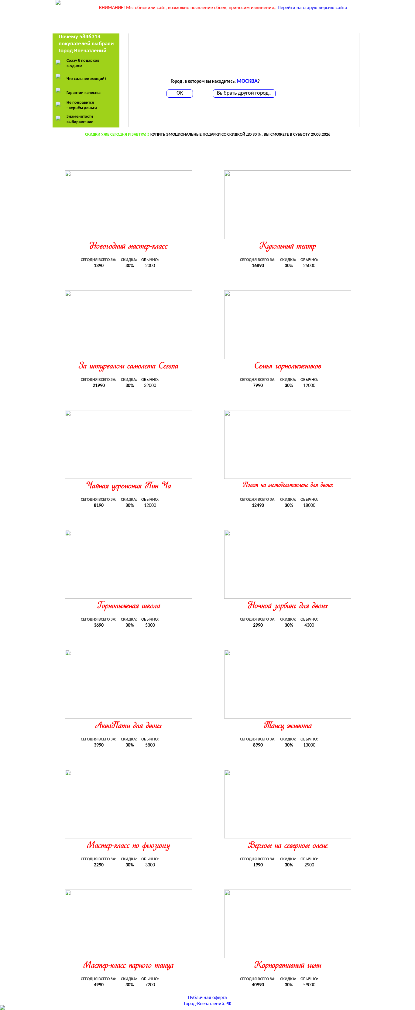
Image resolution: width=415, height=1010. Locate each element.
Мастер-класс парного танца (128, 965)
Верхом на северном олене (288, 846)
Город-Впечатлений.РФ (207, 1003)
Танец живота (287, 726)
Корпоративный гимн (287, 965)
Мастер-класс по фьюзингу (128, 846)
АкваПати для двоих (128, 726)
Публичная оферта (207, 997)
